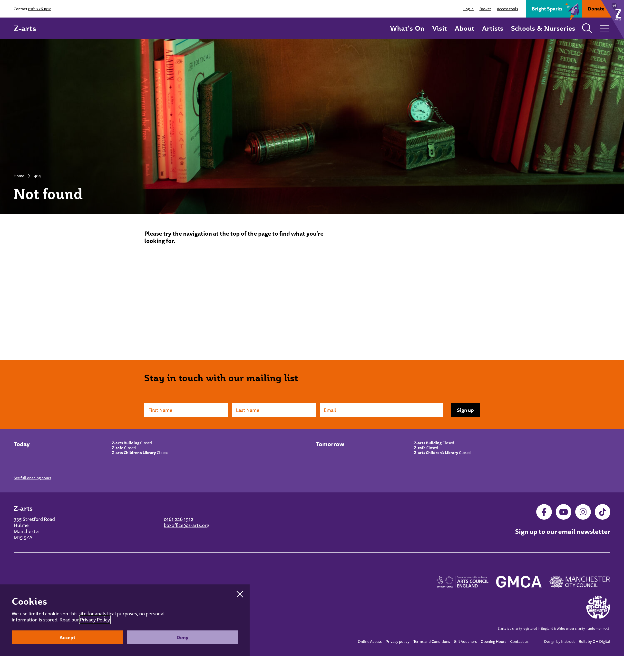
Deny (182, 637)
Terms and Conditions (431, 641)
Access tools (507, 9)
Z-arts (25, 28)
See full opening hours (32, 478)
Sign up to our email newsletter (562, 531)
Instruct (568, 641)
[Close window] (240, 594)
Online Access (370, 641)
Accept (67, 637)
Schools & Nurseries (543, 28)
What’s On (407, 28)
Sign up (465, 410)
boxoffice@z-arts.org (186, 525)
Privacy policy (398, 641)
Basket (485, 9)
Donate (596, 8)
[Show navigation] (604, 28)
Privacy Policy (95, 619)
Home (19, 176)
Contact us (519, 641)
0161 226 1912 (39, 9)
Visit (439, 28)
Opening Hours (493, 641)
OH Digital (601, 641)
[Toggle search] (587, 28)
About (464, 28)
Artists (492, 28)
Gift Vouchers (465, 641)
